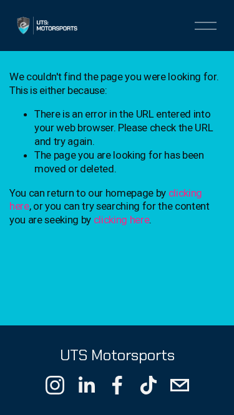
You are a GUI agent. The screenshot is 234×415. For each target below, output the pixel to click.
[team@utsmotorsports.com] (180, 385)
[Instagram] (55, 385)
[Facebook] (117, 385)
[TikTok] (148, 385)
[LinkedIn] (86, 385)
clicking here (122, 219)
